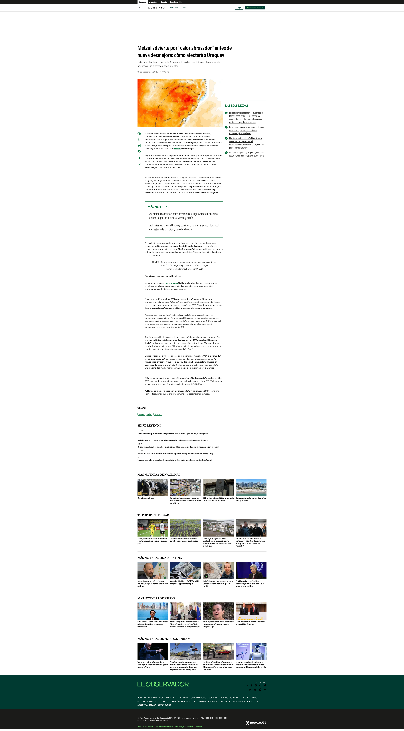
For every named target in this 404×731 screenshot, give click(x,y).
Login (239, 8)
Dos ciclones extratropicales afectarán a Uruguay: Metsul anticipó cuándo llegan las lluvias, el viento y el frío (173, 434)
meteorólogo (171, 283)
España (164, 2)
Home (140, 698)
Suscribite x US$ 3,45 (255, 8)
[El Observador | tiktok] (265, 685)
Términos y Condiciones (183, 727)
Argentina (153, 2)
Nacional (174, 7)
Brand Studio (242, 698)
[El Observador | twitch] (265, 689)
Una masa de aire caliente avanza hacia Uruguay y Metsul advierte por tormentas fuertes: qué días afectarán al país (175, 460)
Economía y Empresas (218, 698)
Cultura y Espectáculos (149, 701)
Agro (232, 698)
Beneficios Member (162, 698)
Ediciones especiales (220, 701)
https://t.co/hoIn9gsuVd (171, 265)
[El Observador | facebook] (251, 685)
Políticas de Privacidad (164, 727)
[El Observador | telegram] (260, 689)
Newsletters (253, 701)
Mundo (254, 698)
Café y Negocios (198, 698)
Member (148, 698)
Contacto (198, 727)
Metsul (177, 148)
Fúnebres (185, 701)
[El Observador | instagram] (256, 685)
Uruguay (142, 2)
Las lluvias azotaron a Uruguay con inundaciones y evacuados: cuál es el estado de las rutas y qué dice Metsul (173, 440)
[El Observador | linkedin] (250, 689)
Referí (175, 698)
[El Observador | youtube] (260, 685)
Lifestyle (166, 701)
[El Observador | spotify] (255, 689)
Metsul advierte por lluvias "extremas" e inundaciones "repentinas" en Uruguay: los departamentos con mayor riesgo (176, 453)
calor (149, 414)
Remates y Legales (200, 701)
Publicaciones (238, 701)
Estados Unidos (176, 2)
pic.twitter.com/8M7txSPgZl (195, 265)
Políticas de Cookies (145, 727)
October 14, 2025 (195, 269)
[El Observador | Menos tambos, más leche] (153, 495)
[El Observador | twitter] (247, 685)
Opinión (176, 701)
